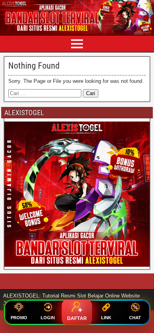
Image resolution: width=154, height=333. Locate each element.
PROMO (19, 317)
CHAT (135, 317)
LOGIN (48, 317)
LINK (106, 317)
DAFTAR (77, 318)
